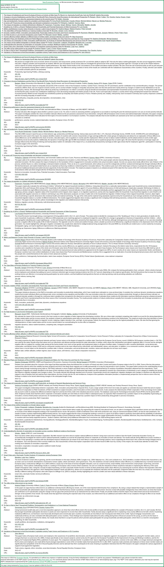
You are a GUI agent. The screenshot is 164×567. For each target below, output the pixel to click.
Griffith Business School (36, 561)
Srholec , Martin (83, 44)
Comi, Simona (69, 31)
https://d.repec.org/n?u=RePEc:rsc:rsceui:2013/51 (31, 553)
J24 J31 (17, 74)
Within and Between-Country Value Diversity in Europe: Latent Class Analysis (30, 29)
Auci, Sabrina (79, 46)
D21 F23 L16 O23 (21, 448)
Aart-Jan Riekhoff (89, 15)
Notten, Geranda (63, 19)
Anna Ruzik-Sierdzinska (60, 21)
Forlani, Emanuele (54, 42)
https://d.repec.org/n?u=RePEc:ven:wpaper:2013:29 (32, 235)
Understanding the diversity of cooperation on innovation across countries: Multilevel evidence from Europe (39, 44)
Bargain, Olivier (95, 17)
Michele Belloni (86, 21)
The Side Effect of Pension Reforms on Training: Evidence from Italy (26, 31)
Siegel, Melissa (66, 25)
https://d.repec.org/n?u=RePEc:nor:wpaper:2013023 (32, 381)
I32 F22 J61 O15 (20, 204)
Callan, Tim (105, 17)
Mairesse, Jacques (101, 33)
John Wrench (85, 52)
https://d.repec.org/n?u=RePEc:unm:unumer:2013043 (33, 209)
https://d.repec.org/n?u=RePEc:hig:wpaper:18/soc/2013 (33, 357)
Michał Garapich (112, 39)
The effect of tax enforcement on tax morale (18, 48)
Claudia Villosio (74, 21)
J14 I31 (17, 230)
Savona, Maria (80, 23)
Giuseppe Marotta (7, 9)
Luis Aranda (83, 27)
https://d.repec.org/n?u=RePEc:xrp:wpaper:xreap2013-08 (34, 403)
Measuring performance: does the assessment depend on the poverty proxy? (29, 19)
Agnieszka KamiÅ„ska (75, 15)
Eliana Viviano (62, 48)
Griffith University (52, 561)
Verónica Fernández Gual (96, 40)
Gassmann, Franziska (52, 25)
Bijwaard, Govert (51, 35)
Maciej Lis (63, 15)
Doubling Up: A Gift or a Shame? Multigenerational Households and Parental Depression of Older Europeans (40, 27)
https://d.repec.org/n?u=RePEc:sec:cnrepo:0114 (31, 153)
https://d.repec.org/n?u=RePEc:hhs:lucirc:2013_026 (32, 453)
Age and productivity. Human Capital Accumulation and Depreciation (27, 21)
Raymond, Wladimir (87, 33)
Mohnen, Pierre (113, 33)
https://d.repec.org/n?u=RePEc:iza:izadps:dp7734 (31, 529)
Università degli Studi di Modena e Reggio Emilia (30, 9)
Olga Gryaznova (77, 37)
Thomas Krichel (23, 565)
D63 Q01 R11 (19, 476)
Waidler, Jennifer (90, 25)
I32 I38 (17, 122)
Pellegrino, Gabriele (67, 23)
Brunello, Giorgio (57, 31)
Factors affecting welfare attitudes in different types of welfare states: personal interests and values (36, 37)
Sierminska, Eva (84, 50)
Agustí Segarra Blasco (113, 40)
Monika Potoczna (105, 21)
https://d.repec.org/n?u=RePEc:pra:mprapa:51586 (31, 481)
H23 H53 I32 (19, 100)
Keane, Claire (125, 17)
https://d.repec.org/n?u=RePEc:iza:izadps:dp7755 (31, 283)
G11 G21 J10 (19, 524)
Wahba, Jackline (63, 35)
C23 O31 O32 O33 (21, 174)
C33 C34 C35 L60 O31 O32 (24, 305)
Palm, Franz (123, 33)
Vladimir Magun (63, 29)
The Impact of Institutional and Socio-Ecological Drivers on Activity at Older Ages (31, 15)
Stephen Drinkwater (99, 39)
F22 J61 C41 (19, 327)
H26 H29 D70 (19, 498)
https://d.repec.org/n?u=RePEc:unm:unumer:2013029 (33, 179)
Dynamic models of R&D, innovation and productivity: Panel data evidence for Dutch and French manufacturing (41, 33)
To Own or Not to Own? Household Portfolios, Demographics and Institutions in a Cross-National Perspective (40, 50)
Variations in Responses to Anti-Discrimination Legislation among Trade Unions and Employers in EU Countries (41, 52)
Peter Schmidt (86, 29)
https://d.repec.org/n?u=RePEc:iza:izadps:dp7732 (31, 331)
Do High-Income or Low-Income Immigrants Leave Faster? (23, 35)
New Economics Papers (51, 2)
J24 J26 (17, 279)
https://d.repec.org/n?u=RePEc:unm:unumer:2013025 (33, 309)
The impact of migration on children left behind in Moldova (23, 25)
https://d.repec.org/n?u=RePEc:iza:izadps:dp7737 (31, 105)
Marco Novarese (91, 559)
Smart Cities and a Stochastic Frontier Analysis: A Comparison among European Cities (33, 46)
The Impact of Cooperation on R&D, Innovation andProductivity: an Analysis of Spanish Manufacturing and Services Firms (45, 40)
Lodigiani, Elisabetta (68, 42)
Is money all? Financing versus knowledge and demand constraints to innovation (31, 23)
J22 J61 (17, 424)
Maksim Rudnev (75, 29)
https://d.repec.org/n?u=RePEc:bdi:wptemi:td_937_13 (33, 503)
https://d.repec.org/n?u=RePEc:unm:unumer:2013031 (33, 127)
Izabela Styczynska (102, 15)
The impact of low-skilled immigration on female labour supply (24, 42)
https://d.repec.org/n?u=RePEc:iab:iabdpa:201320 (31, 429)
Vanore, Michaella (78, 25)
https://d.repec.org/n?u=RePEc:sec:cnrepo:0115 (31, 79)
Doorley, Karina (115, 17)
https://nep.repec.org (45, 559)
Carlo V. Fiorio (51, 48)
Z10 (16, 258)
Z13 (16, 353)
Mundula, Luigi (69, 46)
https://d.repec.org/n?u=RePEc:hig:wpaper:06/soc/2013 (33, 263)
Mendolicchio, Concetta (83, 42)
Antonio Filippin (40, 48)
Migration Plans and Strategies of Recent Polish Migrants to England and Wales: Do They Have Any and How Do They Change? (47, 39)
